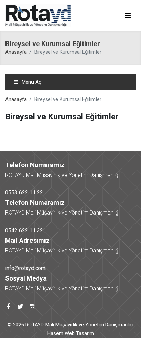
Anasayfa (16, 52)
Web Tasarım (79, 333)
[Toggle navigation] (128, 16)
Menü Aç (30, 82)
